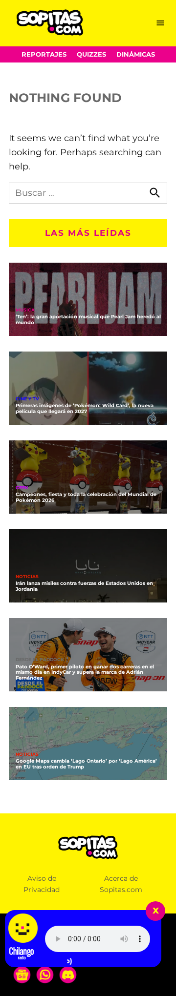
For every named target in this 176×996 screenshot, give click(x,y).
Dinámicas (135, 54)
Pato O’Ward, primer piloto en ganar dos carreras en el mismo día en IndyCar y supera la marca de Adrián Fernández (85, 672)
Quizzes (91, 54)
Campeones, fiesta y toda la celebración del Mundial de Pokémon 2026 (86, 497)
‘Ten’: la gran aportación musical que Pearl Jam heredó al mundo (88, 319)
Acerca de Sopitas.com (121, 884)
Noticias (27, 577)
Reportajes (44, 54)
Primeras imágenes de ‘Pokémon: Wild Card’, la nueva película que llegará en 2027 (85, 408)
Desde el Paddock (40, 660)
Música (25, 310)
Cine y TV (27, 399)
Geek (22, 488)
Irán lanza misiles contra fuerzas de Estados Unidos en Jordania (84, 586)
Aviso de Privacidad (41, 884)
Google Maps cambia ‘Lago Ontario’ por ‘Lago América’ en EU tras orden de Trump (86, 763)
